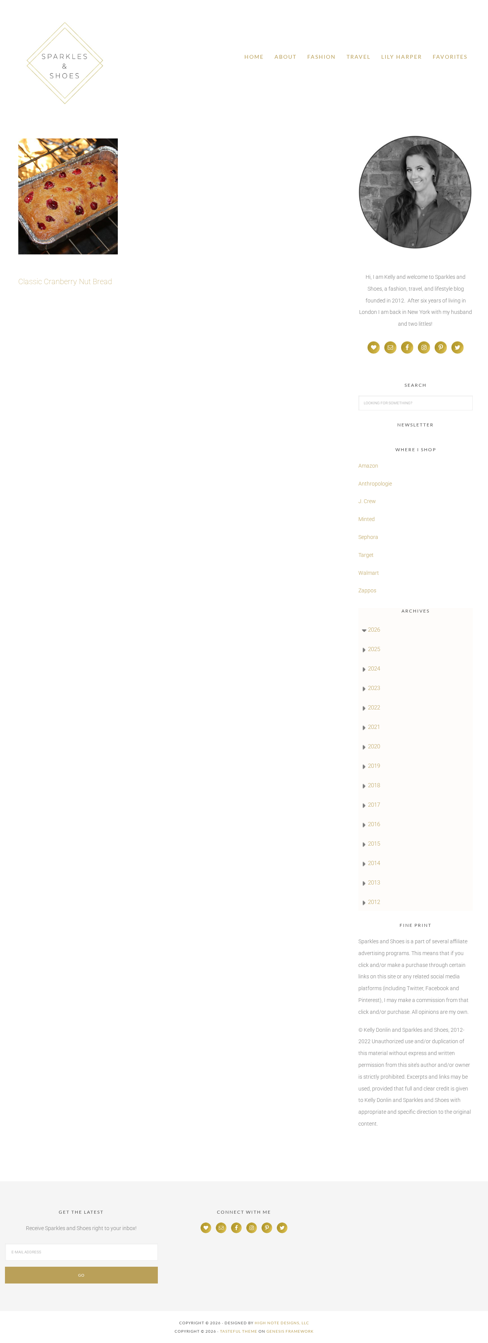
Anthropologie (375, 484)
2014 (374, 863)
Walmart (368, 573)
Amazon (368, 466)
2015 (374, 843)
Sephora (368, 537)
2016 (374, 824)
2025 (374, 649)
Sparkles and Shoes (64, 63)
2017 (374, 804)
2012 (374, 902)
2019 (374, 765)
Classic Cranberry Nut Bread (65, 281)
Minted (367, 519)
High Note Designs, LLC (282, 1322)
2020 (374, 746)
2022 (374, 707)
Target (366, 555)
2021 (374, 727)
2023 (374, 688)
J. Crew (367, 501)
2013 (374, 882)
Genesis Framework (290, 1331)
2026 (374, 629)
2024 (374, 668)
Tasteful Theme (238, 1331)
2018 (374, 785)
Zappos (367, 590)
